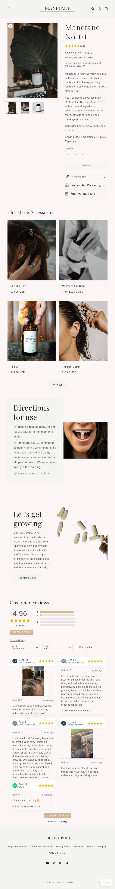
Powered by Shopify (65, 882)
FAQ (9, 846)
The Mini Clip (18, 286)
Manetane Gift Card (73, 286)
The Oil (14, 366)
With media (85, 647)
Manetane (53, 882)
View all (57, 384)
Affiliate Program (57, 853)
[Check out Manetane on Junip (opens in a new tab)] (63, 821)
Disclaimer (78, 846)
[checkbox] (90, 647)
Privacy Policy (63, 846)
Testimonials (21, 846)
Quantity (69, 149)
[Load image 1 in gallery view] (12, 108)
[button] (9, 9)
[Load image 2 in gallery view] (25, 108)
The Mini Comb (71, 366)
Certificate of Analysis (42, 846)
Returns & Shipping (97, 846)
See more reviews (57, 815)
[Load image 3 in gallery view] (38, 108)
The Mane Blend (27, 577)
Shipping (69, 58)
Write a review (21, 632)
